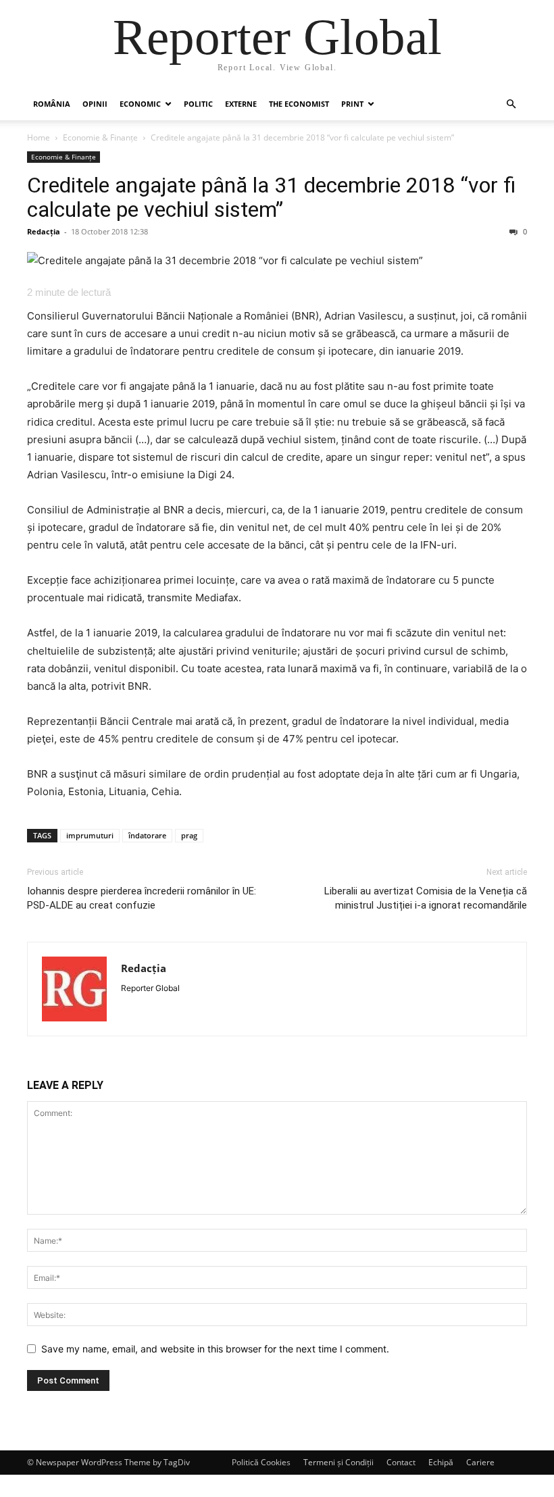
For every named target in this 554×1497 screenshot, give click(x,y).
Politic (198, 104)
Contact (401, 1462)
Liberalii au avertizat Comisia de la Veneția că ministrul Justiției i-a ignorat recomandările (425, 898)
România (51, 104)
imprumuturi (90, 835)
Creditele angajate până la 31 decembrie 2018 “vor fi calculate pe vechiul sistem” (271, 197)
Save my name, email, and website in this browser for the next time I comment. (215, 1348)
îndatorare (147, 835)
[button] (511, 104)
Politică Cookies (261, 1462)
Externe (241, 104)
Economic (140, 104)
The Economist (299, 104)
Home (38, 137)
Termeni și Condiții (338, 1462)
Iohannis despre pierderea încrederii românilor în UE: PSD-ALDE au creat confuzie (141, 898)
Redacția (43, 231)
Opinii (94, 104)
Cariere (480, 1462)
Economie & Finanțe (100, 137)
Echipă (440, 1462)
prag (189, 835)
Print (352, 104)
